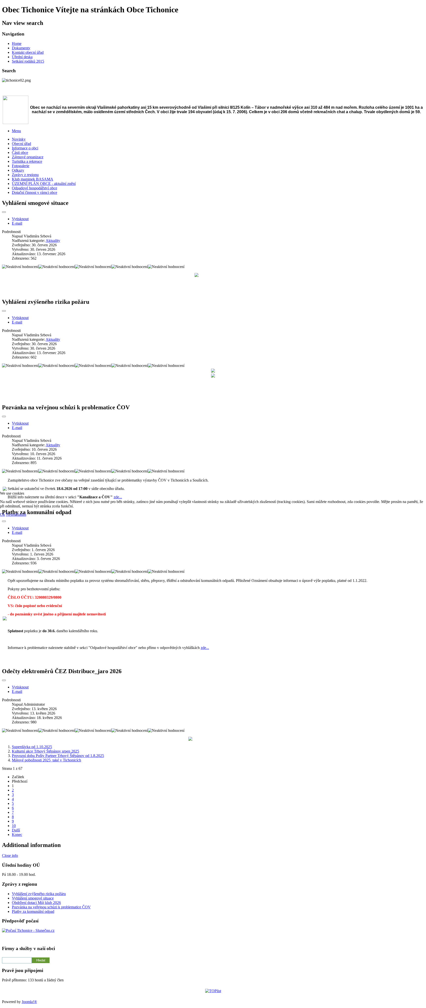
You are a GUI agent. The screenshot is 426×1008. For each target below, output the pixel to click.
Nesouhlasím (16, 514)
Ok (2, 514)
